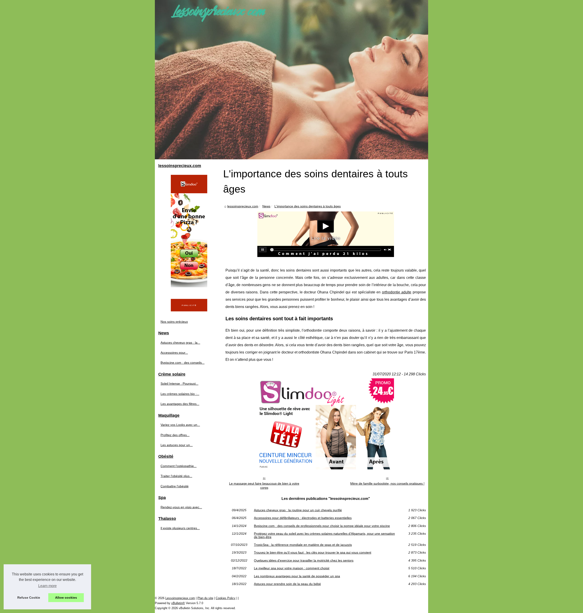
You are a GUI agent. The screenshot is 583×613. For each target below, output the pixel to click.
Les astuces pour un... (177, 445)
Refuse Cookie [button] (28, 597)
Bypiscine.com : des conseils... (183, 362)
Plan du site (205, 598)
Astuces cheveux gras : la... (180, 342)
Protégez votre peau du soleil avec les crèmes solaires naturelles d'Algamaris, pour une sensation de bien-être (324, 535)
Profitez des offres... (175, 435)
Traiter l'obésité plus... (176, 476)
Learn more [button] (47, 586)
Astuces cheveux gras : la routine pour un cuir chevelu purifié (298, 510)
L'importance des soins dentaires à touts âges (307, 206)
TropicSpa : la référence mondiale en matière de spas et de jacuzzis (303, 544)
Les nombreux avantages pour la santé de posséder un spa (297, 576)
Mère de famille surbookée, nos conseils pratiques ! (387, 483)
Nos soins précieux (174, 321)
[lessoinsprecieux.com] (291, 79)
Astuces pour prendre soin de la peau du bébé (287, 583)
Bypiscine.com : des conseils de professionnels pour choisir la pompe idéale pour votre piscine (322, 525)
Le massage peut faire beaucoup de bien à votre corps (264, 486)
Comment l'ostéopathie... (179, 466)
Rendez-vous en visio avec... (181, 507)
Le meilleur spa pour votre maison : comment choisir (292, 568)
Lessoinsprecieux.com (180, 598)
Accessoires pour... (174, 352)
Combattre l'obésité (175, 486)
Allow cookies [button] (66, 597)
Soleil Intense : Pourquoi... (179, 383)
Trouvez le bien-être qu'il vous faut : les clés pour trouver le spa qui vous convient (312, 552)
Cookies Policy (225, 598)
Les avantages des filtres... (180, 404)
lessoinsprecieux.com (242, 206)
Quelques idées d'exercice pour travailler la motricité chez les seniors (303, 560)
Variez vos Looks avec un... (180, 425)
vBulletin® (178, 603)
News (266, 206)
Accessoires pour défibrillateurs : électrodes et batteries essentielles (303, 517)
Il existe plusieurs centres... (180, 528)
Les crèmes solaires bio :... (180, 394)
